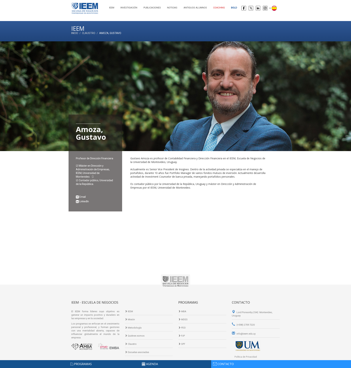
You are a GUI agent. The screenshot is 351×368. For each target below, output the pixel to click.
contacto (226, 364)
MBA (183, 311)
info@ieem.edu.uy (246, 333)
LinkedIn (84, 201)
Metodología (134, 327)
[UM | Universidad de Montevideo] (248, 345)
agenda (152, 364)
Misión (131, 319)
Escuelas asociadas (138, 352)
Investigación (128, 7)
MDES (184, 319)
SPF (183, 344)
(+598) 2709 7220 (245, 324)
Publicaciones (152, 7)
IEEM (111, 7)
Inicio (74, 33)
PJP (183, 335)
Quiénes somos (135, 335)
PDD (183, 327)
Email (82, 196)
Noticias (172, 7)
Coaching (219, 7)
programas (83, 364)
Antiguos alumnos (195, 7)
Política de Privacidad (246, 356)
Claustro (88, 33)
